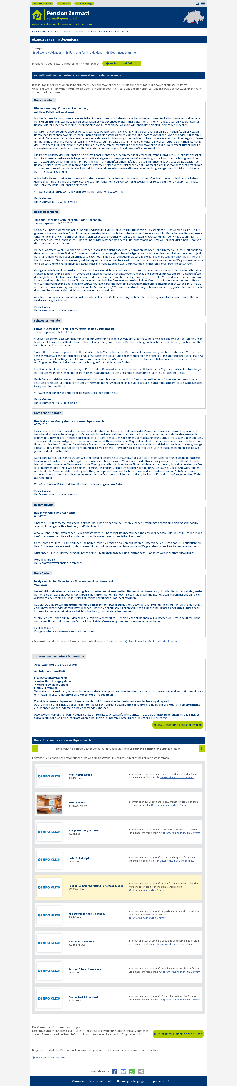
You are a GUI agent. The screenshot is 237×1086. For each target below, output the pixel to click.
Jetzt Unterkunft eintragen (179, 725)
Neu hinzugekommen (123, 52)
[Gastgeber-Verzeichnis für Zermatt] (38, 14)
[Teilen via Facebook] (116, 1071)
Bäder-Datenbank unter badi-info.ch (175, 256)
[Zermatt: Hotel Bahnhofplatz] (51, 860)
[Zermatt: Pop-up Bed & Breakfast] (51, 999)
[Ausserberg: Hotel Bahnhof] (51, 804)
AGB (111, 1081)
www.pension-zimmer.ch (51, 1057)
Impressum (157, 1081)
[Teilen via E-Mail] (142, 1071)
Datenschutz (96, 1081)
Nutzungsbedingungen (131, 1081)
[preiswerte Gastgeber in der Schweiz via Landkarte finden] (193, 20)
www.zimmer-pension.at (62, 352)
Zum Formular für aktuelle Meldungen (153, 641)
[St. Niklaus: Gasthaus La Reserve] (51, 943)
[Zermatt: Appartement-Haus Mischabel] (51, 915)
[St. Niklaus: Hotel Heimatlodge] (51, 777)
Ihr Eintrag (84, 3)
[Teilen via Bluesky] (125, 1071)
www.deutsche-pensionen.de (124, 369)
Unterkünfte (42, 3)
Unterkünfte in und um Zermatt (177, 777)
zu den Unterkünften (123, 63)
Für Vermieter (76, 1081)
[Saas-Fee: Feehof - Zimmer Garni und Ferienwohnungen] (51, 888)
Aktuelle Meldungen (49, 52)
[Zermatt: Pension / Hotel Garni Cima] (51, 971)
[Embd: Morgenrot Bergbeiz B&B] (51, 832)
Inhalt (64, 3)
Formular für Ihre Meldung (86, 52)
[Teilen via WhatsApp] (133, 1071)
